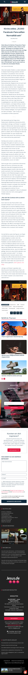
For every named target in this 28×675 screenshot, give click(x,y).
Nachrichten (14, 38)
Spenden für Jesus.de (6, 520)
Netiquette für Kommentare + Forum (9, 517)
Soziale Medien (5, 310)
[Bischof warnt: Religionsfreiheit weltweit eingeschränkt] (14, 347)
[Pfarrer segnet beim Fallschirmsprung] (14, 328)
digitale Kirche (13, 304)
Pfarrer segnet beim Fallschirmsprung (12, 336)
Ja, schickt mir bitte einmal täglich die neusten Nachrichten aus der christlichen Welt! (12, 496)
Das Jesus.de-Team (5, 514)
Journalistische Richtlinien (7, 513)
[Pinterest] (17, 313)
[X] (14, 313)
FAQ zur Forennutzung (6, 518)
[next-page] (4, 379)
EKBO (18, 304)
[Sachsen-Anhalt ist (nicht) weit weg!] (14, 367)
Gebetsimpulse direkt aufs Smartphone (13, 542)
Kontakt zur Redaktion (6, 511)
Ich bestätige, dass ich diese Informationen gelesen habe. (14, 421)
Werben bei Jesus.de (6, 521)
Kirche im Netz (5, 308)
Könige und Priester (20, 308)
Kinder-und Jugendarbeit (18, 306)
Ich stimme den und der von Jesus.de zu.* (13, 492)
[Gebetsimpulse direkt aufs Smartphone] (14, 536)
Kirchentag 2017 (12, 308)
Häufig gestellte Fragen (6, 516)
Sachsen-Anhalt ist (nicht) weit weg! (12, 375)
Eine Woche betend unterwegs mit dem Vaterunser (12, 647)
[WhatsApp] (21, 313)
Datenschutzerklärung (17, 492)
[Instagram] (14, 581)
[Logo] (11, 578)
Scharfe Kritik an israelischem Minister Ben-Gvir (11, 650)
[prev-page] (2, 379)
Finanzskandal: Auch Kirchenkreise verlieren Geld (12, 642)
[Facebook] (11, 313)
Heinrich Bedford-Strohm (7, 306)
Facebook (22, 304)
